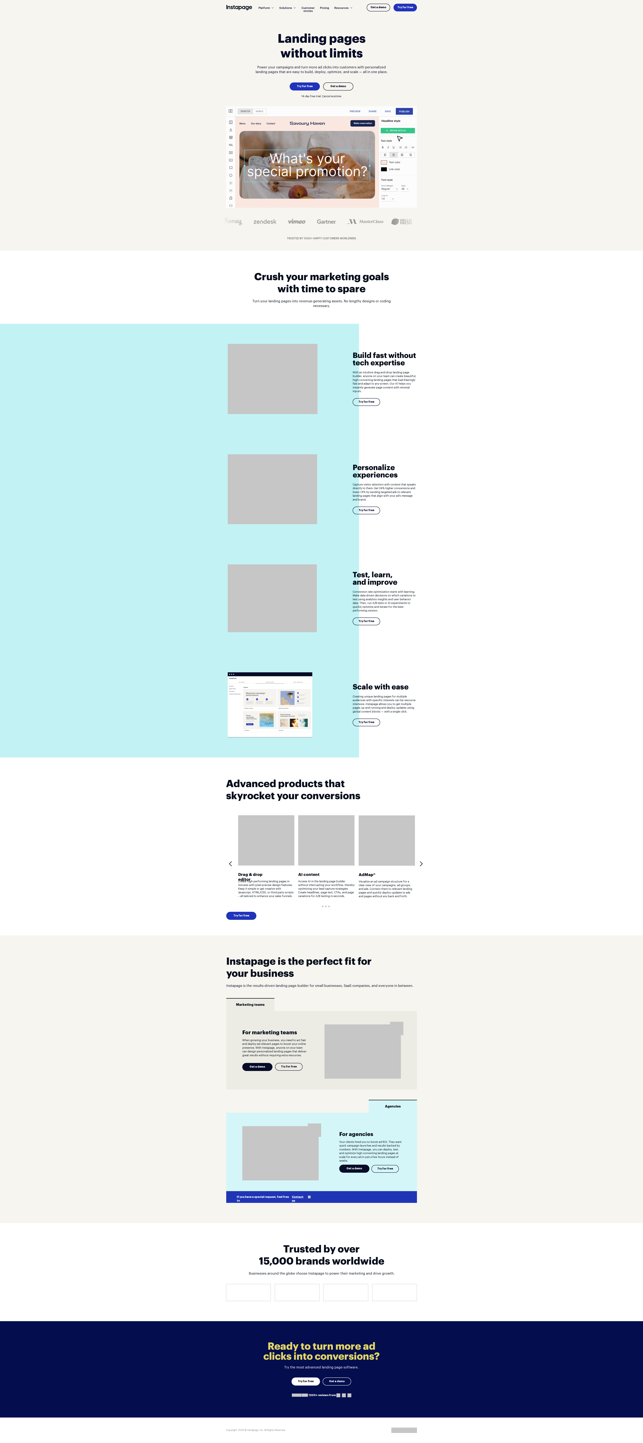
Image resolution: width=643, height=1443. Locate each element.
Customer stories (308, 9)
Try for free (405, 7)
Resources (341, 8)
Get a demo (378, 7)
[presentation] (231, 863)
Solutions (285, 8)
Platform (264, 8)
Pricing (324, 8)
